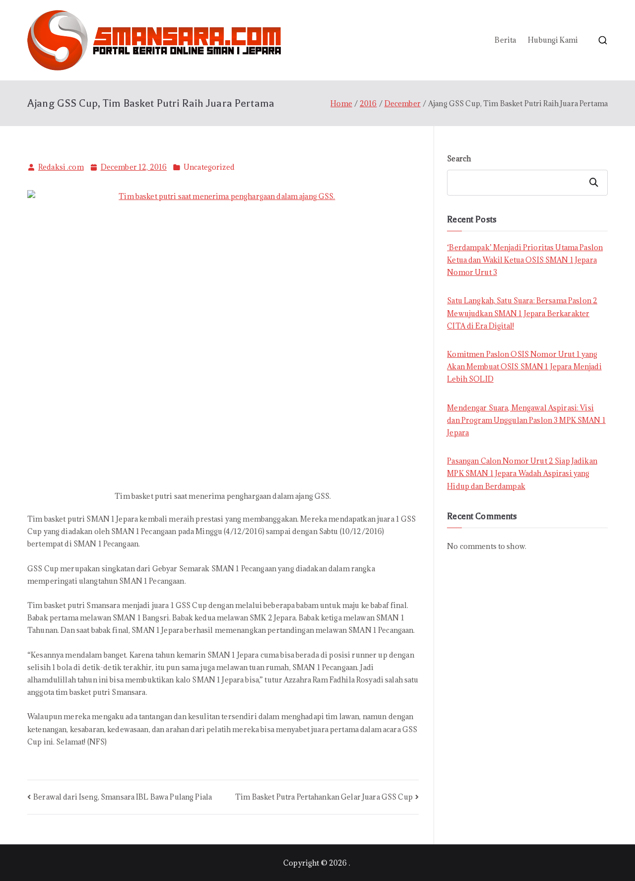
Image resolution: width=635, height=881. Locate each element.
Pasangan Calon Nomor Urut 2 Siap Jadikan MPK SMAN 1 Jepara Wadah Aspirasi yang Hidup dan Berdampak (522, 473)
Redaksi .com (61, 167)
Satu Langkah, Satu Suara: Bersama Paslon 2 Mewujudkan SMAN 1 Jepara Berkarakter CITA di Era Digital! (522, 313)
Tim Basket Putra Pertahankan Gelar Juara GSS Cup (324, 797)
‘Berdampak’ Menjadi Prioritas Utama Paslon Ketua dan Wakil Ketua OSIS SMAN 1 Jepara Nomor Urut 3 (525, 260)
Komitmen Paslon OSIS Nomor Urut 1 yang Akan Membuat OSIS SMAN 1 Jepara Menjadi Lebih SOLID (524, 366)
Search (459, 158)
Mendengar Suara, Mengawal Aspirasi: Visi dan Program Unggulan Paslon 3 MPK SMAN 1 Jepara (526, 420)
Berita (505, 40)
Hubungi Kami (553, 40)
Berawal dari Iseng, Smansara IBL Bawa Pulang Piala (122, 797)
